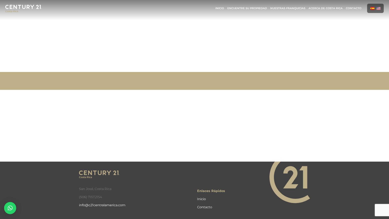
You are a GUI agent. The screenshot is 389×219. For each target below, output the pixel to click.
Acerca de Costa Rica (326, 8)
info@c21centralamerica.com (102, 205)
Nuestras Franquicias (287, 8)
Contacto (353, 8)
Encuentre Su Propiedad (247, 8)
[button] (10, 208)
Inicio (219, 8)
